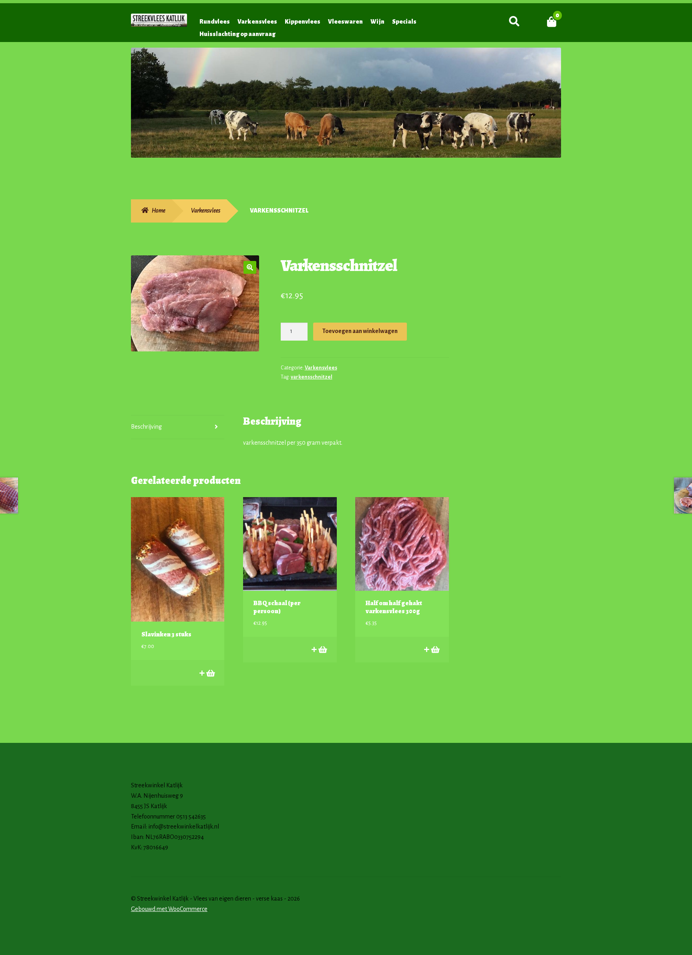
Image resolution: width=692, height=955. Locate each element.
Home (158, 210)
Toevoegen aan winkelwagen (360, 331)
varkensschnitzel (311, 377)
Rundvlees (214, 21)
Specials (404, 21)
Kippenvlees (302, 21)
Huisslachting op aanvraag (237, 34)
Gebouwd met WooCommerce (169, 909)
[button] (249, 267)
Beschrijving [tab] (146, 426)
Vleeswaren (345, 21)
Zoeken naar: (514, 21)
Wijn (377, 21)
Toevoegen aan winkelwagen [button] (210, 673)
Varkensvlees (257, 21)
